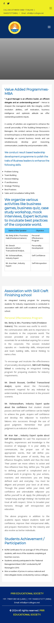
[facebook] (4, 3)
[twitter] (8, 3)
